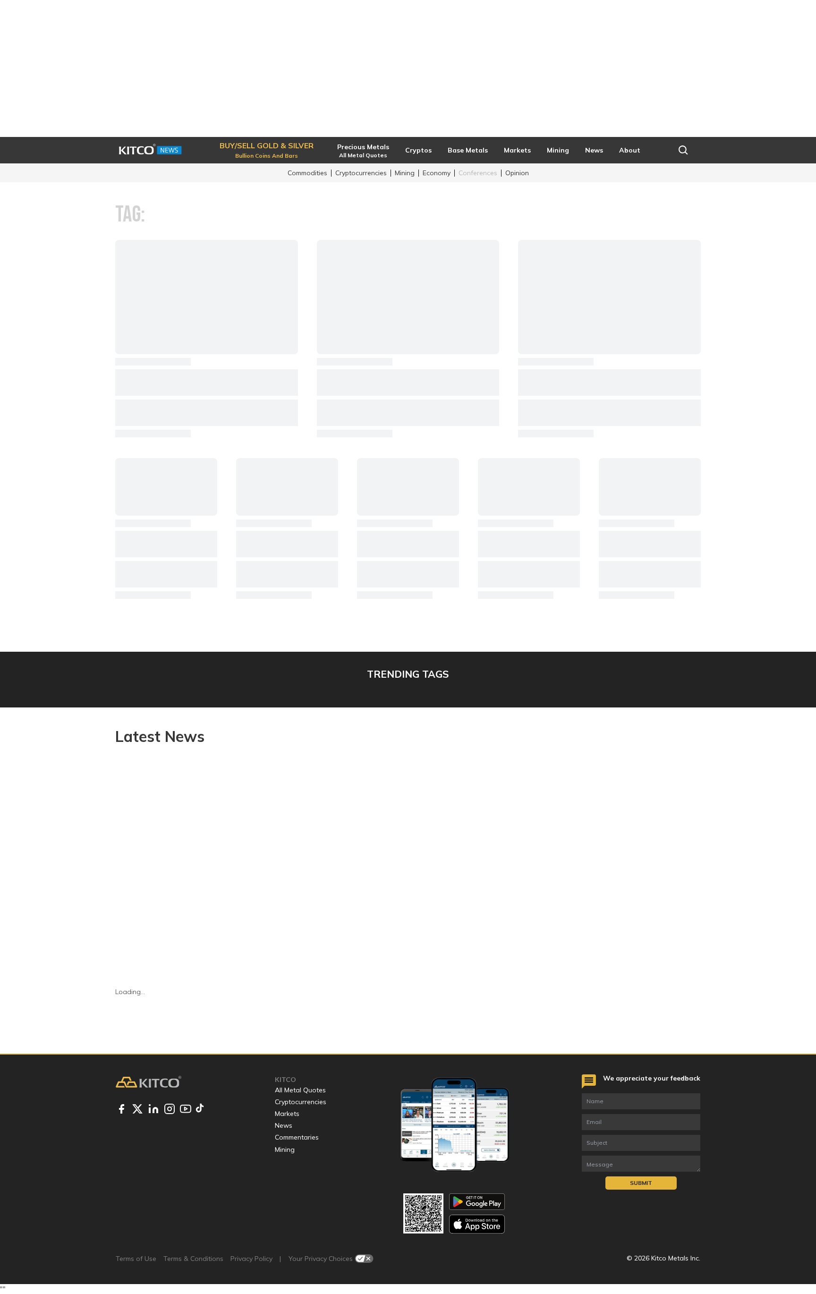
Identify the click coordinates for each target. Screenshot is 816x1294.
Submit (641, 1182)
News (283, 1125)
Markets (287, 1113)
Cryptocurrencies (361, 173)
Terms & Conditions (193, 1258)
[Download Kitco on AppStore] (477, 1224)
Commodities (307, 173)
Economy (436, 173)
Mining (405, 173)
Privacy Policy (251, 1258)
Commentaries (297, 1137)
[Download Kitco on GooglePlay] (477, 1201)
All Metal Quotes (300, 1090)
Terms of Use (136, 1258)
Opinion (517, 173)
